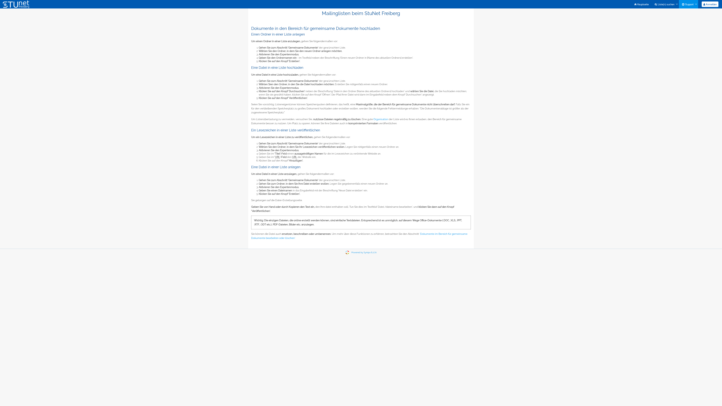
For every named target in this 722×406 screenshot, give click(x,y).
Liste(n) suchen (665, 4)
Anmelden (711, 4)
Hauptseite (642, 4)
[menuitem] (642, 4)
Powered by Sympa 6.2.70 (364, 252)
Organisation (380, 119)
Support (689, 4)
